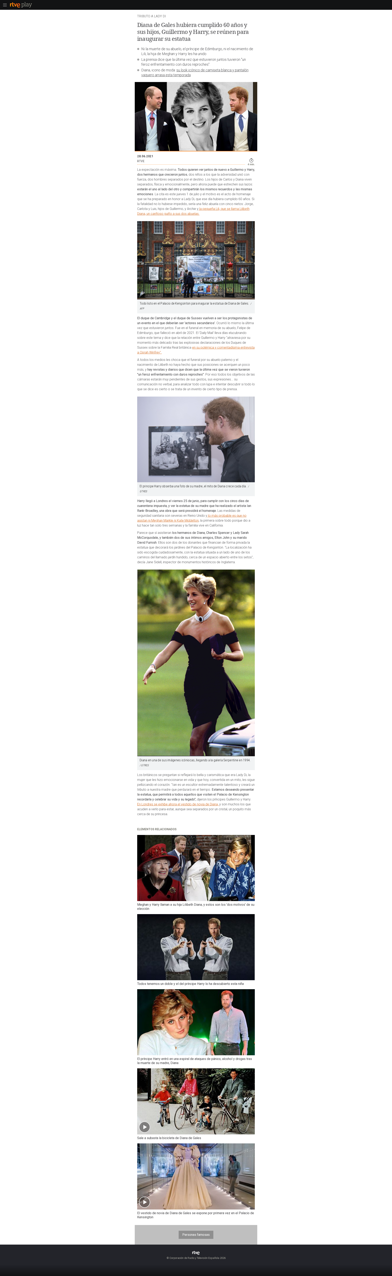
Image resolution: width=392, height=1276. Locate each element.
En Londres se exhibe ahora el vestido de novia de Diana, (178, 804)
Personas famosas (196, 1235)
